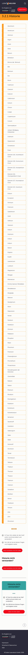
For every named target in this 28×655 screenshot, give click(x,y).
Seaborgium (11, 430)
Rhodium (10, 394)
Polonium (11, 352)
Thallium (10, 467)
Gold (9, 216)
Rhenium (10, 390)
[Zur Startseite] (9, 3)
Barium (10, 53)
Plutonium (11, 347)
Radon (10, 385)
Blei (9, 67)
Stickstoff (10, 444)
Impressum (5, 642)
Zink (9, 512)
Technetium (11, 458)
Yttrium (10, 507)
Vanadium (11, 489)
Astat (9, 48)
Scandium (11, 426)
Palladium (11, 334)
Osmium (10, 329)
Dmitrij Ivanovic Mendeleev (16, 284)
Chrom (10, 107)
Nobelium (11, 324)
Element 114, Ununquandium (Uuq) (14, 175)
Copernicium (11, 116)
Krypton (10, 252)
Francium (10, 207)
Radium (10, 381)
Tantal (9, 453)
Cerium (10, 103)
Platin (9, 343)
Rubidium (10, 403)
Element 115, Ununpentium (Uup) (16, 168)
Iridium (10, 243)
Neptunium (11, 311)
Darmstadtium (12, 125)
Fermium (10, 202)
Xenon (10, 498)
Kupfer (10, 257)
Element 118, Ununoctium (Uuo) (15, 162)
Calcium (10, 94)
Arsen (9, 44)
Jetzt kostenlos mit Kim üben (12, 550)
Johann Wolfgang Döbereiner (13, 131)
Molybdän (11, 293)
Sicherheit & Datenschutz (9, 645)
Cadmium (11, 85)
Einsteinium (11, 145)
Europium (11, 198)
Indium (10, 239)
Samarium (11, 417)
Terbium (10, 462)
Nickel (9, 315)
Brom (9, 80)
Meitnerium (11, 279)
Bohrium (10, 71)
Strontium (11, 449)
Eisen (9, 150)
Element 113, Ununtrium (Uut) (15, 188)
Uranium (10, 485)
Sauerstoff (11, 421)
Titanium (10, 480)
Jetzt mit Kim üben (14, 611)
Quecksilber (11, 376)
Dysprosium (11, 141)
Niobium (10, 320)
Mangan (10, 275)
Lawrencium (11, 261)
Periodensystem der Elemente (14, 371)
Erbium (10, 193)
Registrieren (22, 9)
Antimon (10, 35)
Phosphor (11, 338)
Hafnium (10, 220)
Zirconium (11, 521)
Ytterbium (11, 503)
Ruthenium (11, 408)
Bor (9, 76)
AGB (3, 647)
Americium (11, 30)
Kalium (10, 248)
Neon (9, 306)
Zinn (9, 516)
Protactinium (11, 365)
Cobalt (10, 112)
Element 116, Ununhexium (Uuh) (15, 155)
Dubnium (10, 136)
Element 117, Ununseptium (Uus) (16, 181)
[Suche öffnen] (25, 3)
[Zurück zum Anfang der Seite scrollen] (24, 625)
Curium (10, 121)
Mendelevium (12, 288)
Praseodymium (12, 356)
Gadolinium (11, 211)
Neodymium (11, 302)
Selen (9, 435)
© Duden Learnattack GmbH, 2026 (14, 652)
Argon (9, 39)
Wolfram (10, 494)
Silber (9, 440)
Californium (11, 98)
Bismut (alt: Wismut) (14, 62)
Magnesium (11, 270)
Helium (10, 229)
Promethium (11, 361)
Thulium (10, 476)
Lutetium (10, 266)
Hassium (10, 225)
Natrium (10, 297)
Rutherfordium (12, 412)
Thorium (10, 471)
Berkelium (11, 57)
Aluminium (11, 26)
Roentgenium (12, 399)
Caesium (10, 89)
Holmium (10, 234)
